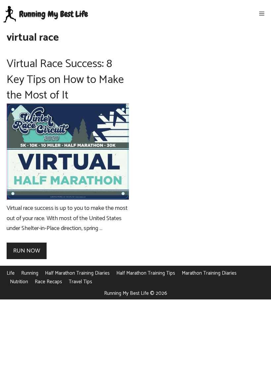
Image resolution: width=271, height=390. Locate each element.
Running (29, 273)
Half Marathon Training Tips (145, 273)
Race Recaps (48, 282)
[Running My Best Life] (9, 14)
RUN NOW (26, 251)
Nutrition (19, 282)
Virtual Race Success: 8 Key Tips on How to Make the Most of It (65, 79)
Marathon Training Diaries (209, 273)
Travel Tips (80, 282)
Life (11, 273)
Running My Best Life (53, 14)
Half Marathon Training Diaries (77, 273)
